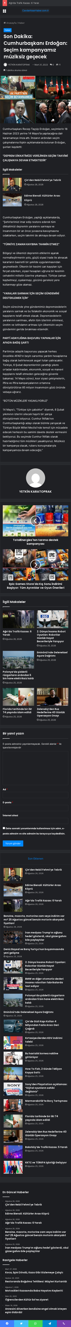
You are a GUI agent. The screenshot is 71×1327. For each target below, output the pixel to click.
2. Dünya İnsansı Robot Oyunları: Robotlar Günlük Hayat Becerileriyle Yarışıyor (51, 636)
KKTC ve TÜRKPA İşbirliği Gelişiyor (46, 1162)
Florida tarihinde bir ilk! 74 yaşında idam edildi (17, 710)
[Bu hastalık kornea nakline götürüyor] (13, 1058)
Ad (5, 789)
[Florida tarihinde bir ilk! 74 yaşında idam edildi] (18, 697)
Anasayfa (11, 22)
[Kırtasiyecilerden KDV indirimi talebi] (13, 1042)
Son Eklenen (35, 858)
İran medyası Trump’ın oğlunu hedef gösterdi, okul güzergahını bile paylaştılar (45, 936)
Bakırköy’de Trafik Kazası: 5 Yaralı (46, 1147)
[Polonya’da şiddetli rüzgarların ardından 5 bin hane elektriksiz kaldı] (18, 660)
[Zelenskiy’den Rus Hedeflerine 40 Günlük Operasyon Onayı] (52, 697)
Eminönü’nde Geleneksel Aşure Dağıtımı (52, 654)
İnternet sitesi (10, 815)
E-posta (8, 802)
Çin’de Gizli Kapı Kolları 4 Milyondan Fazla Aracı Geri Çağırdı (42, 1025)
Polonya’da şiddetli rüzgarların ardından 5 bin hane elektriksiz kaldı (18, 675)
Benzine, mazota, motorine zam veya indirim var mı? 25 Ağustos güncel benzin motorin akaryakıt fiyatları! (34, 919)
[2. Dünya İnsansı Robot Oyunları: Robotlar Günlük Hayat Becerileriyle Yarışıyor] (52, 619)
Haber (21, 22)
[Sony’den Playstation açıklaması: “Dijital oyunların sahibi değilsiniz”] (13, 1089)
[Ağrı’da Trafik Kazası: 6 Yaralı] (18, 619)
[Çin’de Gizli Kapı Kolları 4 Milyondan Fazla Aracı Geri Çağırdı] (13, 1026)
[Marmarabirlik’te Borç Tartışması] (13, 1105)
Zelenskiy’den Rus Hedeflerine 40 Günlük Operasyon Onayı (51, 712)
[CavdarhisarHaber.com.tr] (35, 10)
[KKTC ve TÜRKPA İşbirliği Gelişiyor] (13, 1167)
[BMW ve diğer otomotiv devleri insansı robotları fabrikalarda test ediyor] (13, 983)
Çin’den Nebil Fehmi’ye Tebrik (42, 180)
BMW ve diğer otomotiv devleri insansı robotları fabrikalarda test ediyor (44, 982)
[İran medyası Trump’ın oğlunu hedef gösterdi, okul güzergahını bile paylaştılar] (13, 937)
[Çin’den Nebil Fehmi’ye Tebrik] (12, 184)
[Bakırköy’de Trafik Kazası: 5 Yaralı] (13, 1151)
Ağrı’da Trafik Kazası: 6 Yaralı (24, 3)
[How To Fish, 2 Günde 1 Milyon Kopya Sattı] (13, 1073)
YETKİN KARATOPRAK (19, 64)
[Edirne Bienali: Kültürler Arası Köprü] (12, 199)
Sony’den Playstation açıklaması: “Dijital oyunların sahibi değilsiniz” (46, 1088)
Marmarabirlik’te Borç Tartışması (46, 1101)
